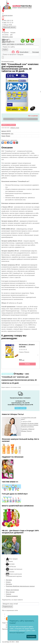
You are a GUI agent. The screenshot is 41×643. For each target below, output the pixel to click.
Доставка (9, 580)
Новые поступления (12, 590)
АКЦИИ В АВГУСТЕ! (8, 42)
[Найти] (3, 57)
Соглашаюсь (31, 636)
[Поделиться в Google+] (14, 142)
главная (5, 40)
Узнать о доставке (20, 408)
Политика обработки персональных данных (20, 586)
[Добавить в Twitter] (11, 142)
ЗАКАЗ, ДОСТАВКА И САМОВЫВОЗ (13, 44)
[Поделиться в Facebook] (8, 142)
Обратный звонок (9, 27)
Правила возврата (12, 596)
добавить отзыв (14, 128)
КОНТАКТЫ (29, 44)
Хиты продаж (10, 592)
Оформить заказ (7, 37)
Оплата (8, 582)
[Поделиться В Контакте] (2, 142)
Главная (8, 594)
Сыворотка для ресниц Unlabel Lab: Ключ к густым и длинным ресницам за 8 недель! (29, 425)
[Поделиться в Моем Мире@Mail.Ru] (17, 142)
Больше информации (17, 632)
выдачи (7, 15)
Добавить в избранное (8, 125)
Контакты (9, 584)
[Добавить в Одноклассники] (5, 142)
